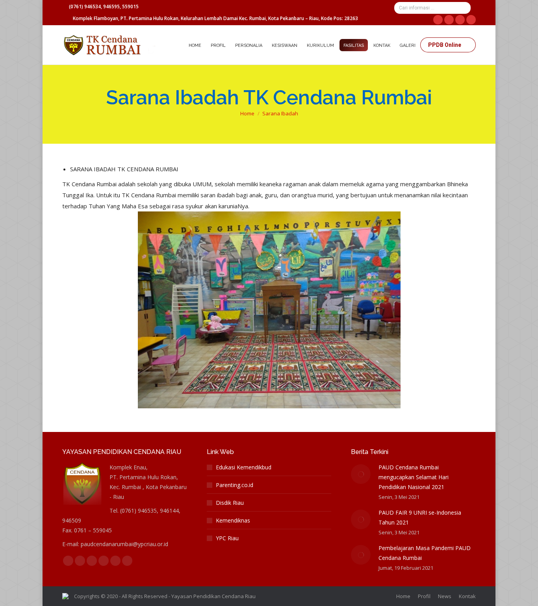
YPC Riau (227, 538)
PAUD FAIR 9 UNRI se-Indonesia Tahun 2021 (419, 517)
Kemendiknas (233, 520)
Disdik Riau (230, 502)
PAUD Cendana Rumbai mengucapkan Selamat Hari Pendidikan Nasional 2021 (413, 477)
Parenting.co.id (234, 485)
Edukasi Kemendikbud (243, 467)
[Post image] (361, 474)
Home (247, 113)
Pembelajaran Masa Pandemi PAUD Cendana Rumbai (424, 553)
